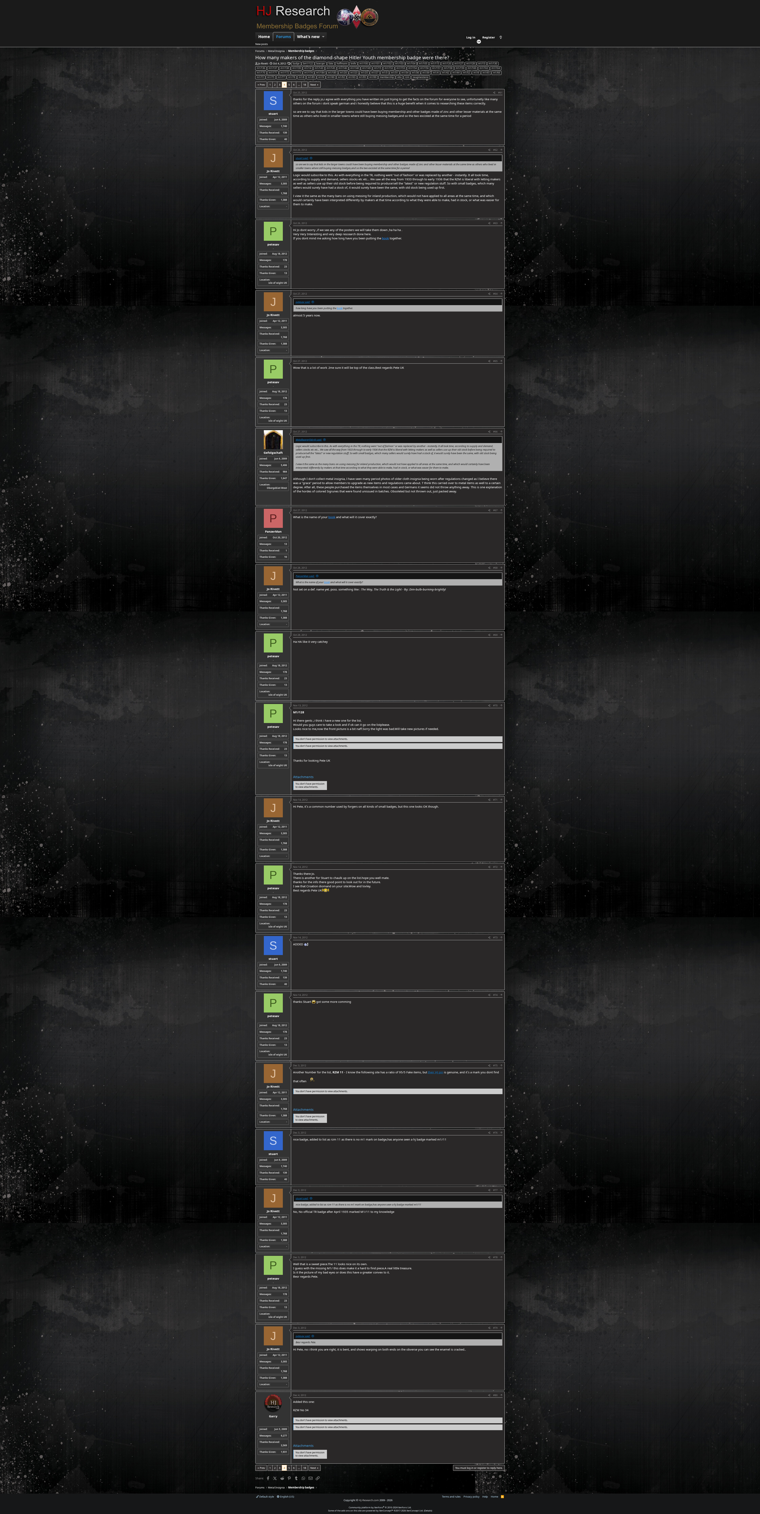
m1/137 (273, 68)
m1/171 (273, 72)
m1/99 (372, 77)
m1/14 (307, 68)
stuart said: (302, 158)
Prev (262, 84)
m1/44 (456, 72)
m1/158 (448, 68)
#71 (495, 799)
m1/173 (296, 72)
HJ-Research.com (369, 1500)
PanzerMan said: (305, 576)
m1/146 (342, 68)
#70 (495, 705)
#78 (495, 1257)
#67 (495, 510)
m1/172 (284, 72)
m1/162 (484, 68)
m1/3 (385, 72)
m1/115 (435, 63)
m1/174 (308, 72)
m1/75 (270, 77)
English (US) (286, 1496)
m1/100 (363, 63)
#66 (495, 431)
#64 (495, 293)
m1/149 (366, 68)
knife (353, 63)
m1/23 (353, 72)
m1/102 (387, 63)
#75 (495, 1065)
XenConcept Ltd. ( (416, 1510)
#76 (495, 1132)
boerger (320, 63)
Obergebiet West (277, 488)
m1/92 (341, 77)
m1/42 (445, 72)
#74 (495, 995)
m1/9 (321, 77)
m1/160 (472, 68)
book (385, 238)
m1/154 (412, 68)
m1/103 (399, 63)
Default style (266, 1496)
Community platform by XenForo (380, 1507)
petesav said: (303, 302)
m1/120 (447, 63)
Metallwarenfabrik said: (309, 439)
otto (399, 77)
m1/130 (493, 63)
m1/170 (261, 72)
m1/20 (343, 72)
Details (428, 1510)
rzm (407, 77)
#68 (495, 567)
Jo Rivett (263, 63)
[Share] (494, 93)
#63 (495, 223)
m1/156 (424, 68)
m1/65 (486, 72)
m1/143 (319, 68)
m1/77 (281, 77)
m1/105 (423, 63)
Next (313, 84)
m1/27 (374, 72)
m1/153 (400, 68)
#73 (495, 937)
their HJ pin (435, 1072)
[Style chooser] (501, 37)
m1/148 (354, 68)
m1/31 (394, 72)
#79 (495, 1328)
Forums (283, 36)
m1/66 (496, 72)
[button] (323, 36)
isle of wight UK (277, 283)
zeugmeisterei (420, 77)
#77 (495, 1190)
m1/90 (330, 77)
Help (485, 1496)
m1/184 (320, 72)
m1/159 (460, 68)
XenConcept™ (386, 1510)
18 (304, 84)
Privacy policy (472, 1496)
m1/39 (425, 72)
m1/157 (436, 68)
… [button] (299, 84)
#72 (495, 867)
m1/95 (362, 77)
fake (331, 63)
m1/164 (495, 68)
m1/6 (476, 72)
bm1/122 (308, 63)
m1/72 (260, 77)
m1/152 (389, 68)
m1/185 (332, 72)
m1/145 (331, 68)
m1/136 (261, 68)
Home (264, 36)
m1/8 (301, 77)
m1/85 (311, 77)
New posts (261, 44)
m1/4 (436, 72)
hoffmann (342, 63)
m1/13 (481, 63)
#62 (495, 150)
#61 (500, 92)
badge (296, 63)
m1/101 (375, 63)
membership (387, 77)
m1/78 (291, 77)
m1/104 (411, 63)
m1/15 (377, 68)
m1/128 (470, 63)
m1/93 (351, 77)
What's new (308, 36)
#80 (495, 1395)
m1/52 (466, 72)
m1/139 (296, 68)
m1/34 (404, 72)
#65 (495, 361)
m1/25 (364, 72)
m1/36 (415, 72)
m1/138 (284, 68)
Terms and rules (451, 1496)
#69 (495, 635)
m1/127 (458, 63)
